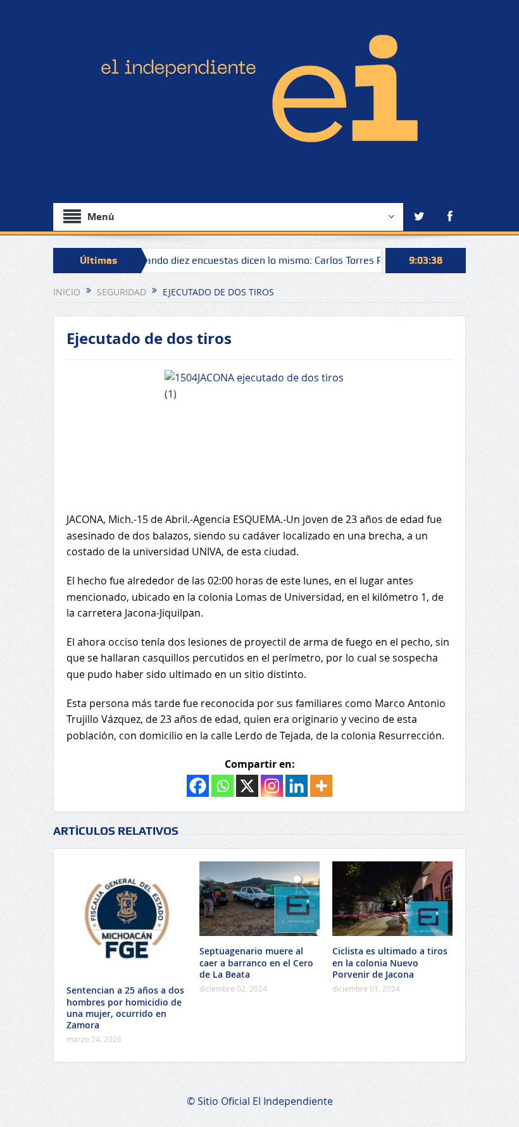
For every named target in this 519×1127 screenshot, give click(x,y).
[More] (321, 786)
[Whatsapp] (222, 786)
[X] (247, 786)
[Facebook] (198, 786)
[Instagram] (272, 786)
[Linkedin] (296, 786)
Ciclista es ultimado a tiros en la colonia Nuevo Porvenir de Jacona (389, 962)
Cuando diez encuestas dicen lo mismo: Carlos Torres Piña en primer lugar (282, 260)
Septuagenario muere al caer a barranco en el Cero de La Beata (256, 962)
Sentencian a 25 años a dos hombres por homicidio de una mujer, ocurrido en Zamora (125, 1007)
